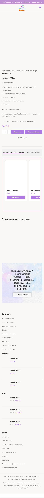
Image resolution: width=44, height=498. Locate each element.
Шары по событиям (9, 334)
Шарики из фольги (8, 349)
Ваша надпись (36, 190)
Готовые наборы (31, 71)
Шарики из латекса (9, 345)
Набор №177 (15, 421)
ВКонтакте (18, 2)
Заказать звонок (37, 2)
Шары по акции (7, 441)
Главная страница (8, 71)
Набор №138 (15, 382)
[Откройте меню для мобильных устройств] (5, 8)
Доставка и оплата (9, 452)
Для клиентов (7, 448)
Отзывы (4, 456)
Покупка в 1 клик (33, 132)
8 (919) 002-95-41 (7, 2)
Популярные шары (9, 326)
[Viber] (26, 140)
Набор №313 (15, 370)
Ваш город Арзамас (9, 468)
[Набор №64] (5, 400)
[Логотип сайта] (22, 8)
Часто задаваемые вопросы (12, 444)
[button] (16, 197)
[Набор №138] (5, 385)
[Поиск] (12, 8)
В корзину (17, 132)
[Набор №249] (5, 412)
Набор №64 (15, 397)
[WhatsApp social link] (18, 140)
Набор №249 (15, 409)
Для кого (5, 330)
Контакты (5, 437)
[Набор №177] (5, 424)
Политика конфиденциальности (14, 464)
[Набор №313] (5, 373)
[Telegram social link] (23, 140)
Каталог (20, 71)
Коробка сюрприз (8, 322)
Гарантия (5, 460)
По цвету (5, 341)
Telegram (27, 2)
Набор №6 (14, 358)
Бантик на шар (12, 190)
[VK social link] (20, 140)
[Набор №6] (5, 361)
